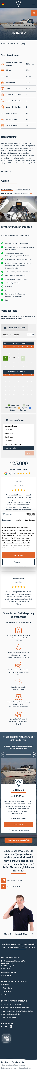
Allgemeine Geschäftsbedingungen (13, 1065)
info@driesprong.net (14, 880)
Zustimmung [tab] (7, 520)
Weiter (29, 453)
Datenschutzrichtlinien (9, 1068)
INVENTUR (25, 235)
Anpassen (17, 562)
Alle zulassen (18, 555)
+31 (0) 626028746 (14, 886)
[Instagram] (11, 1026)
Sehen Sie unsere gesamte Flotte (18, 840)
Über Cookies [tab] (30, 520)
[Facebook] (1, 1026)
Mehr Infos (18, 824)
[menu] (33, 4)
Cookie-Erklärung (25, 1068)
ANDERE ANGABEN (9, 235)
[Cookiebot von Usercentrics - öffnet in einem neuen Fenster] (26, 514)
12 (5, 357)
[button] (3, 754)
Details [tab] (18, 520)
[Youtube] (6, 1026)
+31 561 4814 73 (7, 975)
